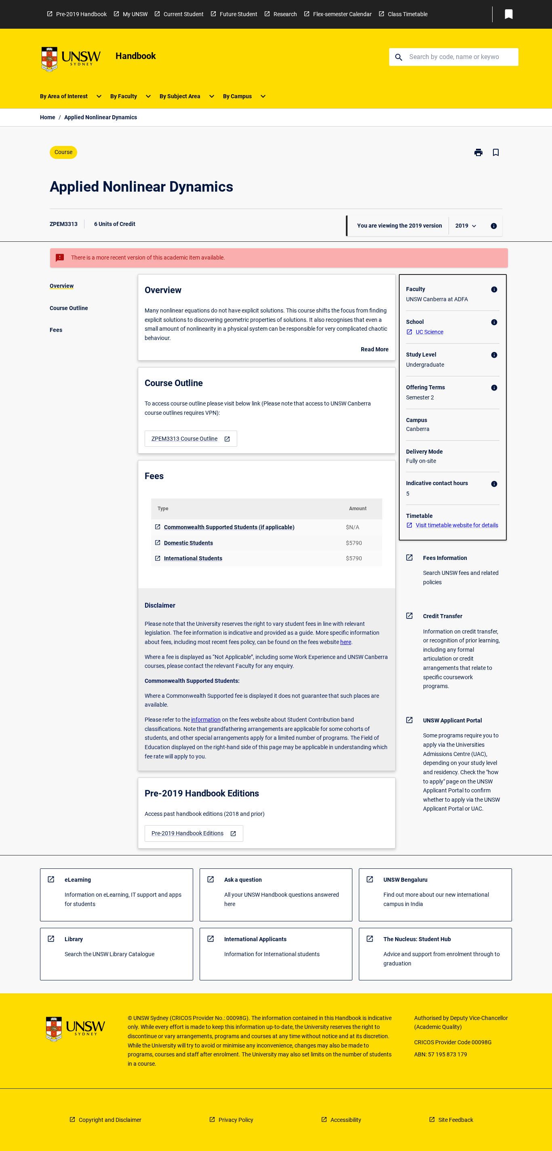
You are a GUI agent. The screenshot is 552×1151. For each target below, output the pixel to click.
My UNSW (135, 14)
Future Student (238, 14)
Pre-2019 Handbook (81, 14)
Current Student (184, 14)
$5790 (354, 543)
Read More (375, 350)
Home (47, 117)
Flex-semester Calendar (342, 14)
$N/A (352, 527)
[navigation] (191, 439)
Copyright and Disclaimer (110, 1120)
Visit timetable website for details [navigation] (457, 525)
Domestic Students (188, 543)
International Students (193, 558)
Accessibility (346, 1120)
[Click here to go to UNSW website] (71, 61)
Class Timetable (408, 14)
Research (285, 14)
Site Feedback (455, 1120)
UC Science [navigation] (429, 332)
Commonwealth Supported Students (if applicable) (229, 527)
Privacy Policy (236, 1120)
